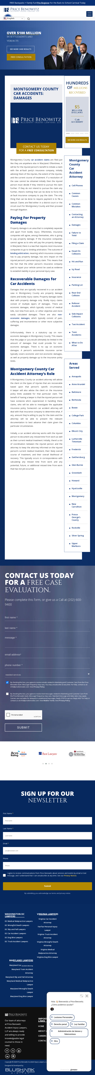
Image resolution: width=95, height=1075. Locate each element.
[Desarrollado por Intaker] (74, 1070)
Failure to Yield (76, 234)
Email (6, 843)
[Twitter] (13, 1050)
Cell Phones (77, 185)
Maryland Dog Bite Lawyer (21, 996)
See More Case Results (20, 49)
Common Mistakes (76, 205)
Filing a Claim (78, 243)
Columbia (76, 423)
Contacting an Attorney (78, 215)
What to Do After (77, 344)
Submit (47, 886)
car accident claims (40, 159)
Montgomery (78, 496)
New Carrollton (77, 505)
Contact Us (44, 1040)
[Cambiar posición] (82, 996)
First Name (8, 813)
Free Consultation (21, 57)
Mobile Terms (49, 700)
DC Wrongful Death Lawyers (17, 925)
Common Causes (76, 194)
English (10, 18)
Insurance (76, 277)
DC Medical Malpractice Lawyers (19, 921)
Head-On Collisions (76, 252)
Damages (76, 225)
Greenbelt (77, 472)
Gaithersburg (78, 457)
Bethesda (76, 399)
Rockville (76, 527)
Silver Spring (78, 535)
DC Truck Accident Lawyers (16, 941)
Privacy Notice (70, 875)
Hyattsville (77, 488)
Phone (5, 858)
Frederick (76, 449)
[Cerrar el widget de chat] (87, 996)
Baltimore (76, 392)
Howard (75, 480)
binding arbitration (19, 253)
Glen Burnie (77, 465)
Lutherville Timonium (77, 440)
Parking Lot (77, 285)
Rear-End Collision (76, 294)
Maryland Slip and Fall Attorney (19, 977)
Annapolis (76, 376)
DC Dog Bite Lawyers (14, 937)
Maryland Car (21, 965)
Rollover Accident (76, 304)
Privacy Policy (39, 687)
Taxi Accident (78, 324)
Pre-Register (43, 2)
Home (41, 1026)
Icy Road (76, 269)
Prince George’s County (76, 517)
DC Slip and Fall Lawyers (15, 929)
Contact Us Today (36, 148)
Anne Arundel (78, 384)
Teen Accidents (76, 333)
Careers (42, 1036)
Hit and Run (77, 261)
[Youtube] (19, 1050)
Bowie (75, 407)
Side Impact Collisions (77, 315)
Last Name (8, 828)
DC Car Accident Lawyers (15, 933)
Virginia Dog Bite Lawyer (47, 957)
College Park (78, 415)
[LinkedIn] (7, 1056)
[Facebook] (7, 1050)
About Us (43, 1031)
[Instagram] (13, 1056)
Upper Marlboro (76, 544)
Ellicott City (77, 431)
